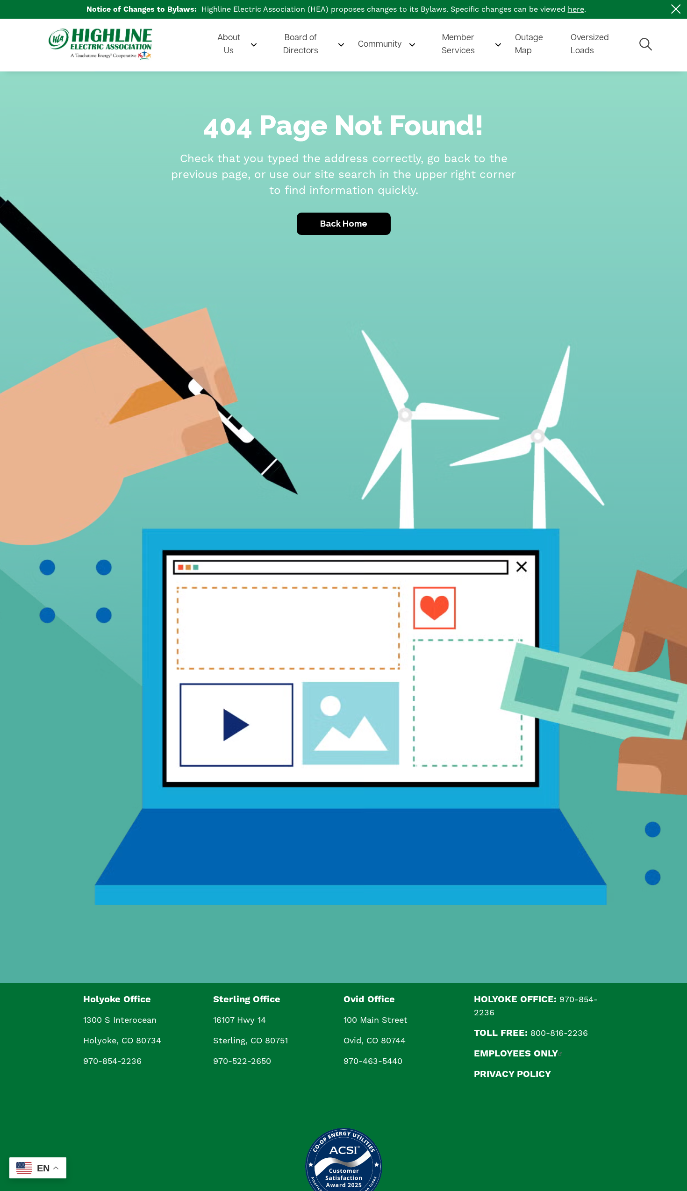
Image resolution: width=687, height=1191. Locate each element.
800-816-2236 (559, 1033)
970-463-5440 (373, 1061)
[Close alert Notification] (676, 9)
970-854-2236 (112, 1061)
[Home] (119, 45)
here (576, 9)
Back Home (343, 223)
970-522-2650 (242, 1061)
